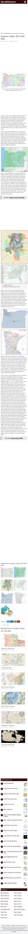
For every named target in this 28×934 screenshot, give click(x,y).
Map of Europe (4, 901)
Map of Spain (4, 915)
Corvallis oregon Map (6, 667)
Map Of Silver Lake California (11, 788)
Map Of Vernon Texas (9, 804)
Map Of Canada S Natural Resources (12, 867)
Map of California (5, 895)
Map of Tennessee (18, 915)
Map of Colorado (5, 898)
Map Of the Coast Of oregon (10, 830)
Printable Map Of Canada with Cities (12, 878)
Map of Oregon (5, 41)
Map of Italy (3, 906)
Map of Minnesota (5, 909)
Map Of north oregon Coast (7, 648)
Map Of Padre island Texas (10, 799)
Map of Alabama (5, 893)
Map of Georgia (4, 904)
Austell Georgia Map (9, 783)
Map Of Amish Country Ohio (10, 825)
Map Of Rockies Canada (9, 862)
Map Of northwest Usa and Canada (12, 872)
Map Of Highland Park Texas (11, 856)
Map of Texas (4, 917)
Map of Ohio (4, 912)
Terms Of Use (19, 925)
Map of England (18, 898)
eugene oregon (6, 625)
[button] (25, 2)
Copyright (13, 925)
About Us (24, 925)
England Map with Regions (10, 883)
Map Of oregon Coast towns (8, 687)
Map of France (17, 901)
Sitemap (3, 925)
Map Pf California (8, 809)
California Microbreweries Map (11, 793)
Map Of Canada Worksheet (10, 841)
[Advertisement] (14, 19)
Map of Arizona (18, 893)
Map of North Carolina (19, 909)
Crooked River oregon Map (7, 725)
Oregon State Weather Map (7, 744)
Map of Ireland (17, 904)
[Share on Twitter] (8, 622)
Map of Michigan (18, 906)
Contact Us (8, 925)
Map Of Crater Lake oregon (7, 706)
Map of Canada (17, 895)
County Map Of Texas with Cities (11, 835)
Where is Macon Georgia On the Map (13, 820)
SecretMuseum (8, 1)
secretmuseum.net (20, 930)
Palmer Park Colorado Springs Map (12, 846)
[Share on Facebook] (11, 622)
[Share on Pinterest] (18, 622)
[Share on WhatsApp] (15, 622)
